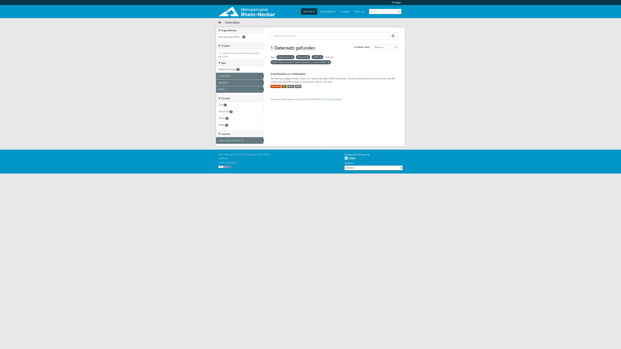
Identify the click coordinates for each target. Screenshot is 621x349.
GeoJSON (276, 86)
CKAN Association (227, 162)
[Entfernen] (292, 57)
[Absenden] (398, 11)
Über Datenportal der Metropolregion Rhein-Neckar (244, 154)
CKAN (349, 158)
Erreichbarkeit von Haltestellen (288, 73)
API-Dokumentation (325, 99)
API (309, 99)
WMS (298, 86)
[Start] (219, 22)
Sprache (348, 163)
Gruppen (345, 11)
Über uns (359, 11)
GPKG (290, 86)
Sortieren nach (361, 47)
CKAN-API (223, 158)
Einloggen (396, 2)
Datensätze (309, 11)
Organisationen (328, 11)
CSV (284, 86)
